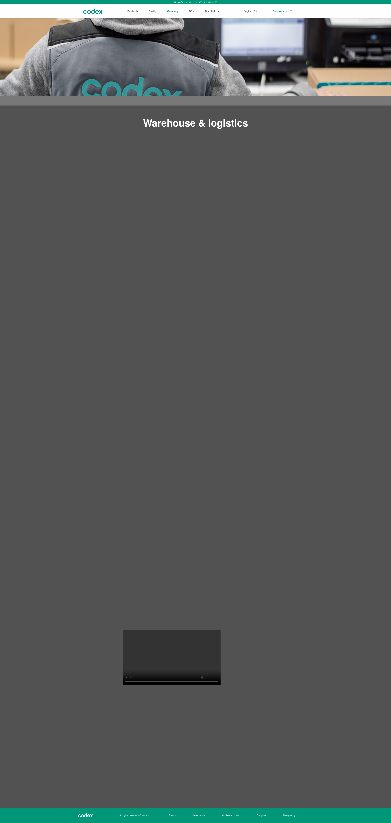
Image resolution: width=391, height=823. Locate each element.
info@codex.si (27, 761)
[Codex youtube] (126, 791)
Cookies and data (230, 815)
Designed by (289, 815)
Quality (153, 11)
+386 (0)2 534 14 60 (30, 756)
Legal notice (199, 815)
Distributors (212, 11)
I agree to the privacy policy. (298, 776)
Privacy (172, 815)
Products (132, 11)
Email (285, 758)
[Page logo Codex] (93, 11)
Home (87, 100)
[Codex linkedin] (116, 792)
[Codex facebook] (111, 792)
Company (173, 11)
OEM (191, 11)
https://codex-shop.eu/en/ (122, 761)
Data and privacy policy (294, 771)
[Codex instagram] (121, 792)
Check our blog (25, 791)
